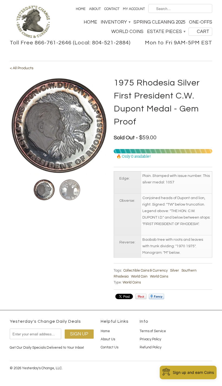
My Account (134, 9)
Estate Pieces (166, 31)
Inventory (115, 22)
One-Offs (200, 22)
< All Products (21, 68)
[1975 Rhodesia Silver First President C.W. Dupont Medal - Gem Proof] (59, 126)
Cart (203, 31)
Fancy (156, 296)
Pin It (140, 296)
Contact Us (109, 347)
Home (81, 9)
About (95, 9)
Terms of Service (153, 331)
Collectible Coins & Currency (145, 270)
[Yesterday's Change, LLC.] (33, 22)
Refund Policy (150, 347)
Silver (174, 270)
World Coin (139, 276)
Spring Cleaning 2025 (159, 22)
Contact (111, 9)
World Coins (127, 31)
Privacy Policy (150, 339)
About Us (108, 339)
